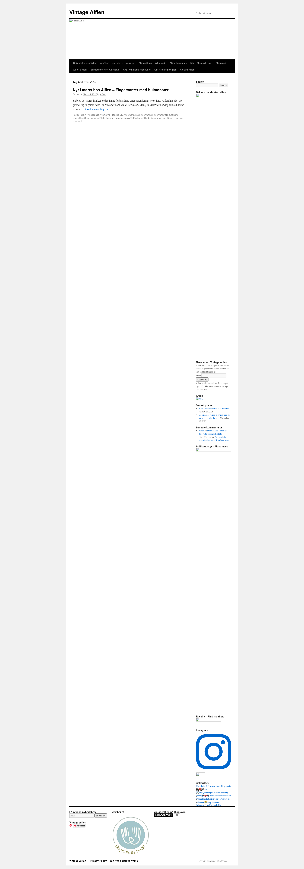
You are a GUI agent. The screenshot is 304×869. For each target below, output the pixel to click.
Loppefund (119, 117)
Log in (201, 792)
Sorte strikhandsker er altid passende (214, 408)
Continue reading (96, 109)
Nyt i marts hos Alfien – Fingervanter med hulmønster (121, 89)
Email (198, 375)
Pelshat (136, 117)
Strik (108, 114)
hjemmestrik (96, 117)
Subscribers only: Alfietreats (105, 69)
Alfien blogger (80, 69)
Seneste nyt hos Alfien (123, 63)
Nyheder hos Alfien (96, 114)
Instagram (108, 117)
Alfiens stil (221, 63)
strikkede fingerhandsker (153, 117)
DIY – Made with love (201, 63)
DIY (84, 114)
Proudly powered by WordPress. (213, 860)
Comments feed (205, 799)
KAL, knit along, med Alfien (137, 69)
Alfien (103, 94)
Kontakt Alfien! (187, 69)
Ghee (87, 117)
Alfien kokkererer (178, 63)
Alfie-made (160, 63)
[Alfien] (200, 398)
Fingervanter (145, 114)
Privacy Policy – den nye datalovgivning (114, 860)
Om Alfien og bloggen (165, 69)
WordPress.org (205, 802)
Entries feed (204, 796)
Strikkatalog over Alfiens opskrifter (90, 63)
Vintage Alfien (86, 12)
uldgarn (169, 117)
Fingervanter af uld (161, 114)
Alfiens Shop (145, 63)
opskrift (128, 117)
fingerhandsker (131, 114)
